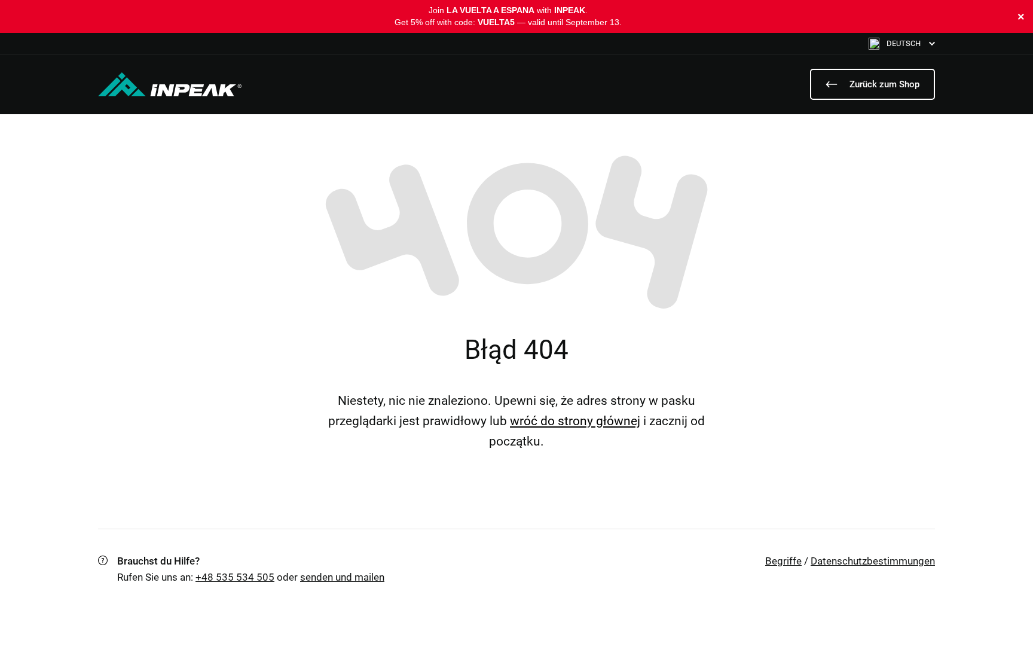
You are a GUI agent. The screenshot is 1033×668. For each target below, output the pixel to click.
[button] (902, 43)
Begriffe (783, 561)
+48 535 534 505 (234, 577)
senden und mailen (342, 577)
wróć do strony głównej (575, 421)
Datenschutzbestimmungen (873, 561)
